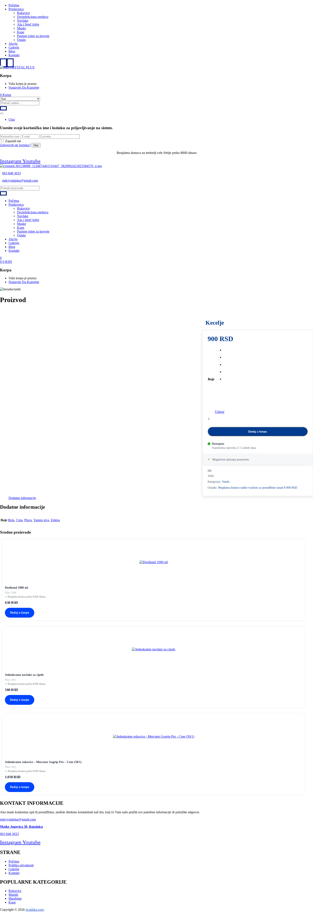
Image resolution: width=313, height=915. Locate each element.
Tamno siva (41, 520)
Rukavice (23, 13)
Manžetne (15, 898)
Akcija (13, 43)
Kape (20, 32)
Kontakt (14, 55)
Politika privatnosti (21, 865)
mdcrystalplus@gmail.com (20, 180)
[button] (5, 95)
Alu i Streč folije (28, 24)
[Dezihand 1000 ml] (153, 562)
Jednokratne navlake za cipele (24, 674)
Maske (21, 28)
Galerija (14, 47)
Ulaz (12, 119)
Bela (11, 520)
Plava (28, 520)
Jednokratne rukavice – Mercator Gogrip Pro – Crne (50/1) (43, 762)
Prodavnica (16, 9)
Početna (14, 5)
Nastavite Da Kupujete (24, 87)
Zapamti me (13, 141)
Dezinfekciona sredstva (32, 17)
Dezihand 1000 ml (16, 587)
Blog (12, 51)
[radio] (224, 350)
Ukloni (219, 412)
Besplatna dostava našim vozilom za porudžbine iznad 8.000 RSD (257, 487)
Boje (211, 379)
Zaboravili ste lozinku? (15, 145)
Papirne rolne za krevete (33, 36)
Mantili (13, 894)
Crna (19, 520)
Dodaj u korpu (257, 431)
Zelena (55, 520)
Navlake (22, 20)
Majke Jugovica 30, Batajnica (21, 826)
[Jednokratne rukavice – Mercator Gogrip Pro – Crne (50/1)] (153, 736)
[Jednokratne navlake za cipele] (153, 649)
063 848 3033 (11, 173)
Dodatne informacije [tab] (22, 498)
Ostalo (21, 40)
